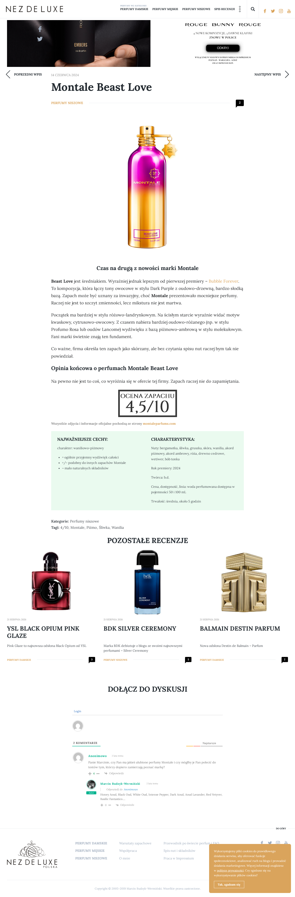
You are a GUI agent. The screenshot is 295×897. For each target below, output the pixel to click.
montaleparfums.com (159, 423)
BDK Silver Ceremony (140, 628)
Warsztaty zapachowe (135, 843)
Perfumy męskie (165, 9)
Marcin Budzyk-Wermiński (120, 784)
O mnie (124, 858)
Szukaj (253, 9)
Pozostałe (240, 9)
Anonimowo (131, 789)
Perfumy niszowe (196, 9)
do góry (281, 828)
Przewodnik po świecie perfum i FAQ (191, 843)
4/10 (64, 527)
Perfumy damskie (134, 9)
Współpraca (128, 851)
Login (77, 711)
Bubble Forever (223, 281)
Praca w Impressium (179, 858)
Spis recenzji (224, 9)
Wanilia (118, 527)
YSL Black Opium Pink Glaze (43, 632)
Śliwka (104, 527)
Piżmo (91, 527)
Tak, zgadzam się (229, 884)
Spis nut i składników (179, 851)
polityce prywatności (230, 870)
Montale (77, 527)
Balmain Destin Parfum (240, 628)
